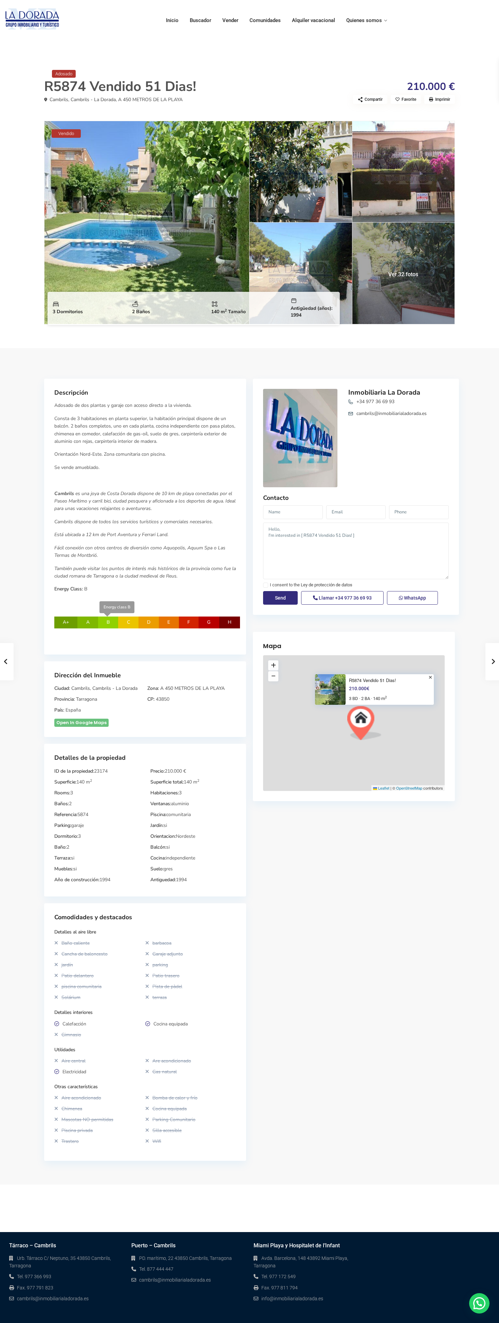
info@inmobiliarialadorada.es (292, 1298)
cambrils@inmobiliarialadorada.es (391, 413)
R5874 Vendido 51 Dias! (372, 680)
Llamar (345, 598)
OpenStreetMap (409, 788)
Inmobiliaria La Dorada (384, 392)
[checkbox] (265, 585)
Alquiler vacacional (313, 20)
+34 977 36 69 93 (375, 401)
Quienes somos (364, 20)
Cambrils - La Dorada (93, 99)
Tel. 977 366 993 (34, 1276)
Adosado (63, 73)
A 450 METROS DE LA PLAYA (150, 99)
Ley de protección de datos (326, 584)
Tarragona (86, 699)
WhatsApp (414, 598)
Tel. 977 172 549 (278, 1276)
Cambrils (59, 99)
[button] (364, 723)
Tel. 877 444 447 (156, 1269)
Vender (230, 20)
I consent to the (311, 585)
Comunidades (265, 20)
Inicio (172, 20)
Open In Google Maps (81, 722)
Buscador (200, 20)
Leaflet (383, 788)
